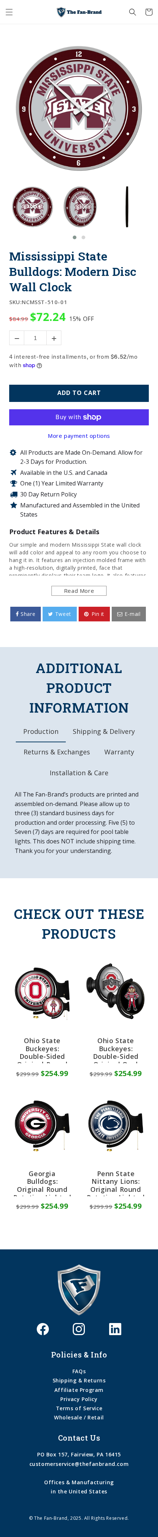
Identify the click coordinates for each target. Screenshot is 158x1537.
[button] (9, 12)
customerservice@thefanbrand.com (79, 1463)
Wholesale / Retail (79, 1417)
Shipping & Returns (79, 1380)
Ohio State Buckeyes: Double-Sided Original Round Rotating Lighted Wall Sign (42, 1050)
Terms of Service (79, 1408)
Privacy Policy (78, 1399)
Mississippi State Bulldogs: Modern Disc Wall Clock (72, 271)
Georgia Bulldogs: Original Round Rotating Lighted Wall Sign (42, 1183)
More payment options (79, 435)
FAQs (79, 1371)
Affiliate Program (79, 1389)
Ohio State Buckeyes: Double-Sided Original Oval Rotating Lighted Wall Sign (116, 1050)
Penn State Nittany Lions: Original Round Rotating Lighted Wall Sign (116, 1183)
